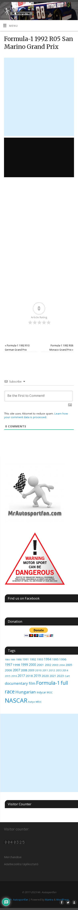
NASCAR (16, 700)
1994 (47, 659)
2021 (53, 676)
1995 (55, 659)
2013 (59, 670)
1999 (24, 664)
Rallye (31, 701)
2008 (24, 670)
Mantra (49, 899)
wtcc (39, 701)
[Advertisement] (39, 97)
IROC (50, 692)
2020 (45, 676)
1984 (7, 659)
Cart (67, 676)
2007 (16, 670)
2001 (40, 665)
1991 (25, 659)
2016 (14, 676)
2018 (29, 676)
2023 (60, 676)
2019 (37, 676)
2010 (38, 670)
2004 (62, 664)
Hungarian (25, 692)
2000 (32, 664)
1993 (40, 659)
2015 (7, 676)
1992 (33, 659)
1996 (62, 659)
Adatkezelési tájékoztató (21, 864)
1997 (8, 664)
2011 (45, 670)
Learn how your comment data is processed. (36, 415)
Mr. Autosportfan (18, 899)
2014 (65, 670)
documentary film (20, 683)
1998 (16, 665)
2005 (69, 665)
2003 (55, 665)
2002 (48, 665)
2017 (21, 676)
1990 (19, 659)
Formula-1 (48, 682)
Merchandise (13, 857)
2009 (31, 670)
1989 (12, 659)
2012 (52, 670)
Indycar (41, 692)
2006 (8, 670)
